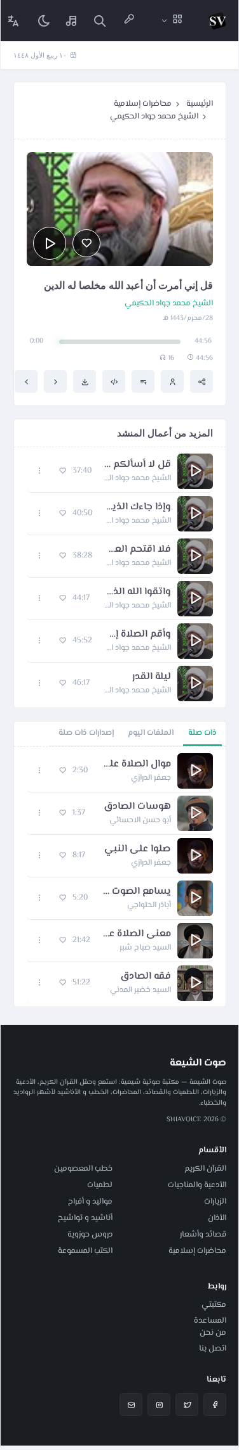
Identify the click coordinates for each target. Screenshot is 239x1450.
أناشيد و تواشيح (85, 1218)
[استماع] (49, 243)
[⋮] (40, 471)
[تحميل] (84, 381)
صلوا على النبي (137, 849)
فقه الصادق (145, 976)
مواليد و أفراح (90, 1201)
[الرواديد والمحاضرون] (129, 20)
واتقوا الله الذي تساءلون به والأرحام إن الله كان (136, 592)
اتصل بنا (212, 1348)
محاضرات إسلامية (143, 104)
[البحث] (100, 20)
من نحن (213, 1332)
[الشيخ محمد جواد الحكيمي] (172, 381)
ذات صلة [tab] (202, 733)
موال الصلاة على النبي (135, 764)
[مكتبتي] (72, 20)
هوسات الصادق (137, 807)
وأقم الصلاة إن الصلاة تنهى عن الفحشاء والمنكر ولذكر (138, 634)
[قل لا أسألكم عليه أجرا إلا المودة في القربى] (26, 381)
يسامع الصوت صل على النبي (135, 892)
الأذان (217, 1218)
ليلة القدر (151, 677)
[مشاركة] (201, 381)
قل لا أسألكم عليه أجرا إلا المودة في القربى (137, 465)
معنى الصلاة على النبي (137, 934)
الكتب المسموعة (85, 1251)
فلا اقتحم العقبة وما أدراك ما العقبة (138, 549)
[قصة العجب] (55, 381)
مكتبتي (213, 1305)
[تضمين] (113, 381)
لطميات (100, 1185)
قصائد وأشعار (203, 1234)
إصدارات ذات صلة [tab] (86, 733)
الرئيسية (199, 104)
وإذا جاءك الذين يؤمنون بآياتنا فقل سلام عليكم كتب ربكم (138, 507)
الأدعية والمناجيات (197, 1185)
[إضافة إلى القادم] (143, 381)
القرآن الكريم (205, 1168)
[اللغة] (13, 20)
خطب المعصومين (83, 1168)
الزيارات (215, 1201)
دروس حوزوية (90, 1234)
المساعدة (210, 1320)
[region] (120, 876)
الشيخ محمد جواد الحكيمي (154, 116)
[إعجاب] (86, 243)
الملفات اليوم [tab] (151, 733)
